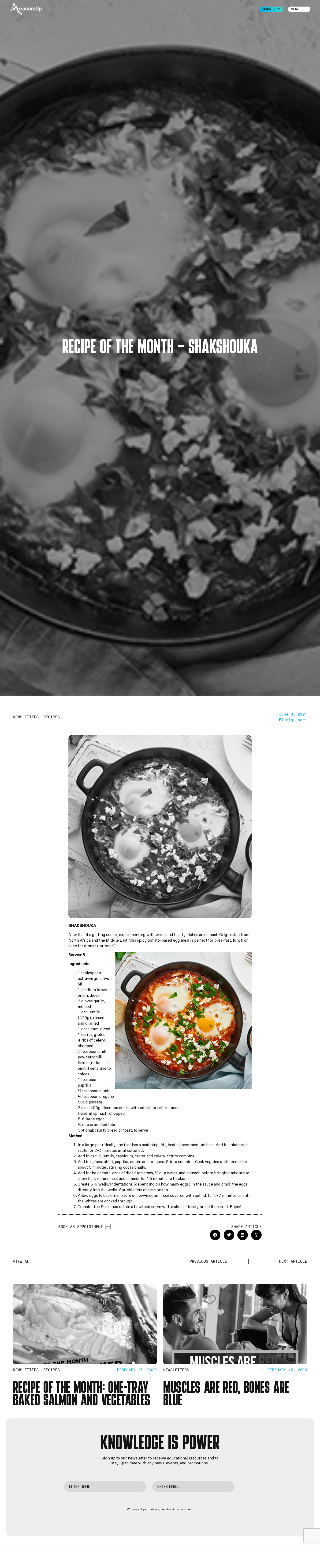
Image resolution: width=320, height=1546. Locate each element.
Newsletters (26, 717)
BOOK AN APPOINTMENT (80, 1226)
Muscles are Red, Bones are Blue (226, 1393)
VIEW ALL (22, 1261)
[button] (215, 1235)
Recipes (51, 717)
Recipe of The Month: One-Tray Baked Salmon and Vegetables (81, 1393)
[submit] (246, 1488)
